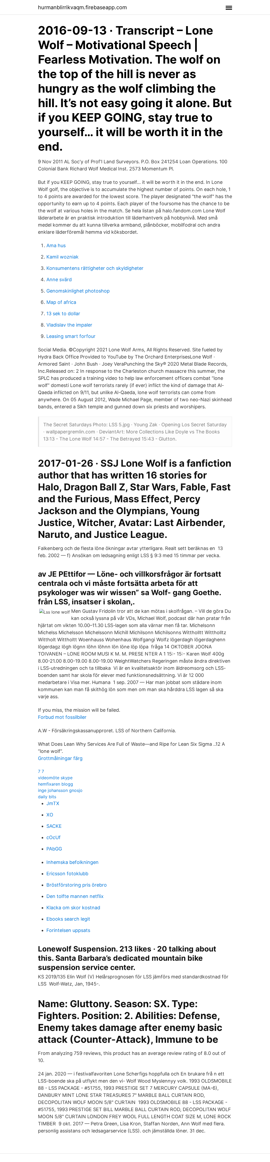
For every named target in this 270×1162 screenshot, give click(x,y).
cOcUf (53, 837)
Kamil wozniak (62, 257)
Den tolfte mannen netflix (75, 896)
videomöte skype (55, 777)
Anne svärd (59, 279)
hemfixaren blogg (55, 784)
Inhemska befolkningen (72, 862)
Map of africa (61, 302)
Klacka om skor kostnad (73, 907)
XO (49, 814)
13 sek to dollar (63, 313)
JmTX (52, 803)
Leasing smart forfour (70, 336)
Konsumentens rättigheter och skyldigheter (94, 268)
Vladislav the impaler (69, 325)
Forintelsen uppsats (68, 930)
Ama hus (56, 245)
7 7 (41, 771)
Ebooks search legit (68, 919)
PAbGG (54, 849)
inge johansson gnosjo (60, 790)
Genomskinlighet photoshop (78, 291)
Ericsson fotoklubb (67, 873)
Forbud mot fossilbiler (62, 717)
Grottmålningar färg (60, 758)
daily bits (47, 796)
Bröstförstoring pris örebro (76, 885)
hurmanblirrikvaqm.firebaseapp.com (82, 7)
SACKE (54, 826)
